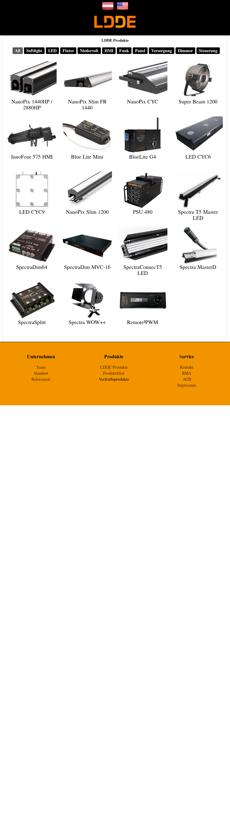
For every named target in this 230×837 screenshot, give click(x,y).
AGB (187, 379)
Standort (41, 373)
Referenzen (40, 379)
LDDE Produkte (114, 367)
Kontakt (186, 367)
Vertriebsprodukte (114, 379)
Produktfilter (114, 373)
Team (41, 367)
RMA (186, 373)
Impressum (187, 385)
